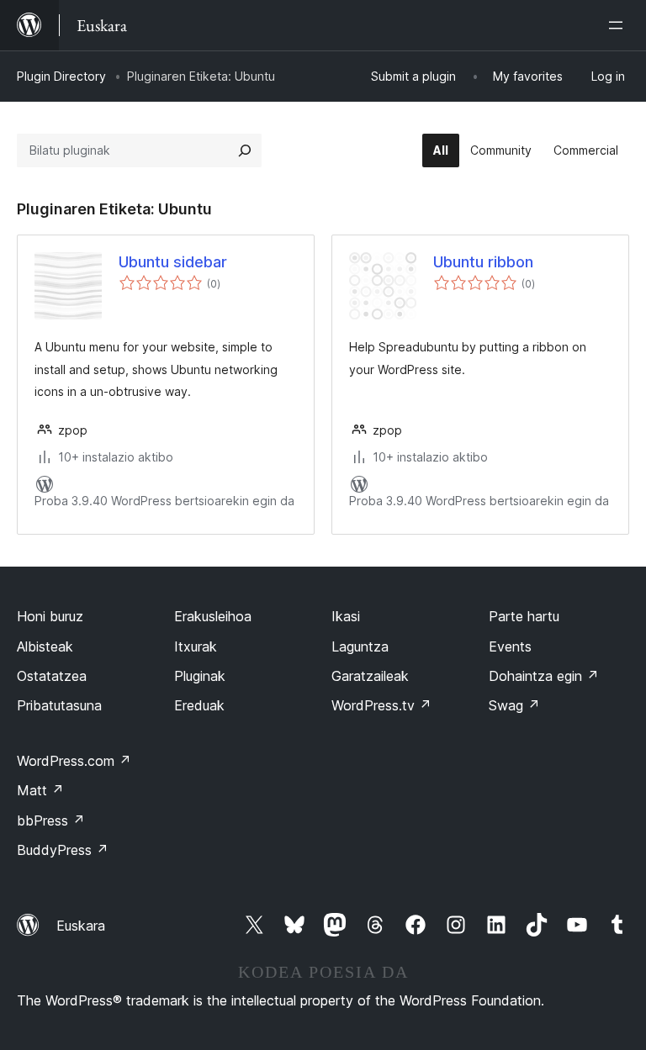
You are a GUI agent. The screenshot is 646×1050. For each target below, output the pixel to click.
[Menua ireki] (619, 25)
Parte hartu (524, 616)
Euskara (80, 925)
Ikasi (345, 616)
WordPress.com (74, 760)
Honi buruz (50, 616)
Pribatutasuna (59, 705)
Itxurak (195, 646)
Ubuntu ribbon (483, 262)
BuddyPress (63, 850)
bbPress (51, 820)
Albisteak (45, 646)
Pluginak (199, 675)
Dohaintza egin (544, 675)
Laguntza (360, 646)
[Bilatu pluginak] (245, 150)
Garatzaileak (370, 675)
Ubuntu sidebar (173, 262)
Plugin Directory (61, 76)
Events (510, 646)
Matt (40, 790)
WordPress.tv (381, 705)
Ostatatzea (52, 675)
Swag (514, 705)
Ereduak (199, 705)
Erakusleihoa (213, 616)
